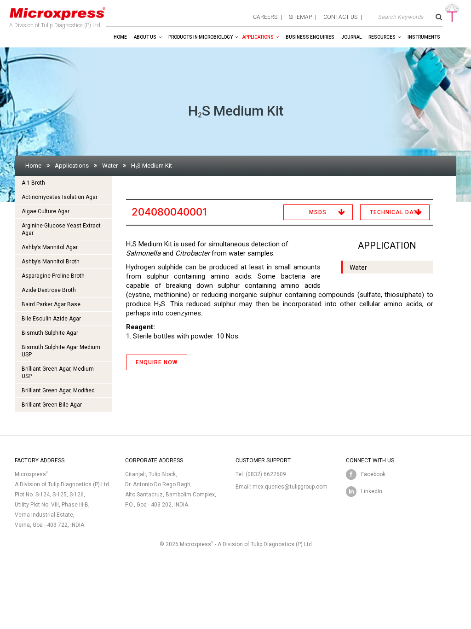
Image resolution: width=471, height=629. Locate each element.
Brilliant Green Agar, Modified (58, 390)
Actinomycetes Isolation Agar (60, 197)
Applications (258, 37)
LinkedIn (371, 491)
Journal (351, 37)
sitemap (300, 17)
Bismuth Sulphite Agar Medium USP (61, 351)
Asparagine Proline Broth (53, 276)
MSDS (318, 212)
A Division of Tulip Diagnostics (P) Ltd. (55, 25)
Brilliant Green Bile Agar (52, 405)
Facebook (373, 474)
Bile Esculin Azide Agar (51, 318)
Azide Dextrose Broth (49, 290)
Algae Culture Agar (45, 211)
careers (265, 17)
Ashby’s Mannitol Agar (50, 247)
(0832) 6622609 (266, 474)
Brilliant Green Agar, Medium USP (58, 372)
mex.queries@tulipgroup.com (290, 486)
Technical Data (395, 212)
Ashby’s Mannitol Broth (51, 261)
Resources (382, 37)
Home (120, 37)
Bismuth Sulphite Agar (50, 333)
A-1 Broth (33, 183)
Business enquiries (310, 37)
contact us (340, 17)
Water (110, 165)
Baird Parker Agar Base (51, 304)
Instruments (424, 37)
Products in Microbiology (200, 37)
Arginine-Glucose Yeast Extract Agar (61, 229)
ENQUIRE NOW (157, 362)
